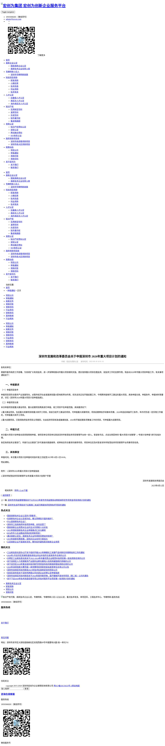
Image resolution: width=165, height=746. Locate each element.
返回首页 (6, 495)
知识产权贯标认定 (18, 239)
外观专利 (14, 228)
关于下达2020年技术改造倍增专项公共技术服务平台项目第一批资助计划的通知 (41, 579)
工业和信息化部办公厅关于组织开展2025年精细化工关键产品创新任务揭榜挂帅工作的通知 (45, 553)
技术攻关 (14, 204)
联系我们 (14, 280)
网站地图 (76, 686)
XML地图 (84, 686)
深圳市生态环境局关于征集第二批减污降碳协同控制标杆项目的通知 (37, 505)
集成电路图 (15, 233)
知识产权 (10, 219)
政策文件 (10, 301)
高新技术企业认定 (13, 583)
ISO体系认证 (16, 248)
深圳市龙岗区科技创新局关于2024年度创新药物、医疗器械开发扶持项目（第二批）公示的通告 (47, 576)
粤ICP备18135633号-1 (63, 686)
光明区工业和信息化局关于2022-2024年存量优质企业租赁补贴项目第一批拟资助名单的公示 (46, 558)
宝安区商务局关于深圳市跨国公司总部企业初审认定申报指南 (33, 573)
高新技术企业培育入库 (20, 181)
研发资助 (14, 193)
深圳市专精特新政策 (19, 187)
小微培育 (14, 196)
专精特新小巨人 (12, 184)
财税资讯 (10, 313)
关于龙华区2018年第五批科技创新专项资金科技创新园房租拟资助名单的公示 (40, 564)
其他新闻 (10, 316)
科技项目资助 (11, 190)
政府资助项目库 (12, 251)
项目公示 (14, 262)
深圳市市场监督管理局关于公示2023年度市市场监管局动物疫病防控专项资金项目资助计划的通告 (49, 500)
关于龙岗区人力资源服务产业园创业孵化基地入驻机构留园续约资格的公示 (39, 561)
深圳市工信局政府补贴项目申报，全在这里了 (26, 524)
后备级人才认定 (17, 210)
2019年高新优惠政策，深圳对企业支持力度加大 (27, 539)
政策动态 (10, 260)
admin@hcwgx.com (13, 19)
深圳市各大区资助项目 (20, 257)
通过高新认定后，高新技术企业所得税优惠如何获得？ (30, 536)
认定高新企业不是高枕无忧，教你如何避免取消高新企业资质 (33, 542)
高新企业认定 (11, 175)
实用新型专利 (16, 222)
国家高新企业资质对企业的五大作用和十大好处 (27, 527)
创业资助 (14, 201)
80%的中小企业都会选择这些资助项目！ (24, 533)
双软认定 (14, 242)
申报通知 (14, 265)
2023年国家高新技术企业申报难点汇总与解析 (26, 530)
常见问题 (5, 638)
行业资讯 (10, 310)
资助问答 (14, 268)
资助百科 (14, 271)
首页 (8, 172)
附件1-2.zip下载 (21, 490)
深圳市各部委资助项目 (20, 254)
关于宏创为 (10, 274)
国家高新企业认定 (18, 178)
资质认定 (10, 236)
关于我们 (14, 277)
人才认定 (10, 207)
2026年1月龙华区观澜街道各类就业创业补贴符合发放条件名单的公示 (36, 555)
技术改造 (14, 199)
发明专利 (14, 225)
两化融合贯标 (16, 245)
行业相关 (10, 319)
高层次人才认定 (17, 213)
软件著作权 (15, 230)
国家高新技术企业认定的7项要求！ (22, 516)
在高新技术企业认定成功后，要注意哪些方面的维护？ (30, 519)
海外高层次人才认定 (19, 216)
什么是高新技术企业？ (16, 522)
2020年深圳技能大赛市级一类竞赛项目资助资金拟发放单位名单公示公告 (38, 567)
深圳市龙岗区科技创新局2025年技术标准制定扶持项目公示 (32, 570)
